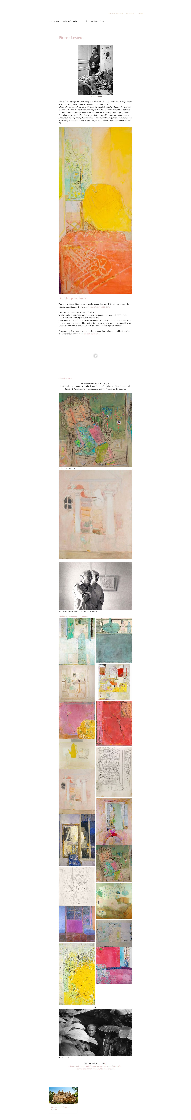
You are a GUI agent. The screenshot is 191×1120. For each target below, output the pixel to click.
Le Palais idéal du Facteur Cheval (61, 1108)
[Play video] (95, 356)
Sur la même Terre (97, 21)
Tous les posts (54, 21)
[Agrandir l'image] (77, 641)
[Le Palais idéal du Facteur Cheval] (63, 1095)
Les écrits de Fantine (70, 21)
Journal (84, 21)
